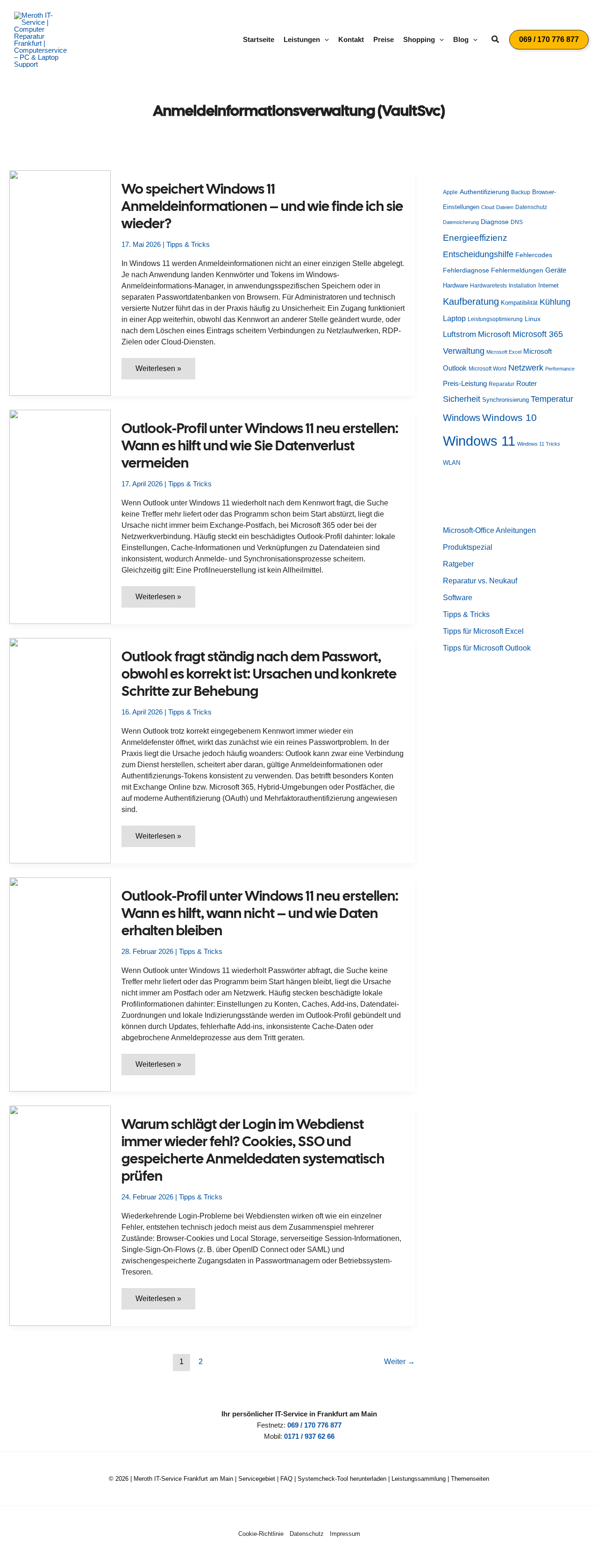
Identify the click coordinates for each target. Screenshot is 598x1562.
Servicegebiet (256, 1478)
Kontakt (351, 39)
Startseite (258, 39)
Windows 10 (509, 417)
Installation (522, 285)
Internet (548, 285)
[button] (324, 40)
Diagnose (495, 221)
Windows (461, 418)
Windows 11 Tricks (538, 444)
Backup (520, 192)
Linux (533, 318)
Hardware (455, 285)
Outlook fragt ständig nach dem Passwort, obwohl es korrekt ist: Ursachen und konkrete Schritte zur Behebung (259, 673)
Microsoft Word (487, 368)
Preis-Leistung (465, 383)
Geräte (555, 270)
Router (526, 383)
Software (457, 598)
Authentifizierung (484, 192)
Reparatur (501, 384)
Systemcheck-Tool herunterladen (342, 1478)
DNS (517, 222)
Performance (560, 368)
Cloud (487, 207)
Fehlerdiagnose (466, 270)
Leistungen (302, 39)
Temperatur (552, 399)
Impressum (345, 1533)
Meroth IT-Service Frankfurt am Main (183, 1478)
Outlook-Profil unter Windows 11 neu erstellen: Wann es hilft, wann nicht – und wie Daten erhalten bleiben (260, 913)
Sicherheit (461, 399)
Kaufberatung (471, 301)
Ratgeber (458, 564)
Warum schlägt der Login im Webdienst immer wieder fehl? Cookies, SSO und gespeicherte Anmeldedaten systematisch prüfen (252, 1150)
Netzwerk (525, 367)
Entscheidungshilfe (478, 254)
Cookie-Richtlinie (261, 1533)
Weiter (399, 1362)
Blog (461, 39)
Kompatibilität (519, 302)
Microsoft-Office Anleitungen (489, 530)
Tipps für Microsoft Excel (483, 631)
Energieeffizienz (475, 238)
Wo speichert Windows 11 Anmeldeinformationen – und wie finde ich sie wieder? (262, 206)
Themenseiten (470, 1478)
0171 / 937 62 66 (309, 1436)
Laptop (454, 318)
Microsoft (494, 334)
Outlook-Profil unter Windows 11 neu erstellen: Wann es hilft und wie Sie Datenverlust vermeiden (260, 445)
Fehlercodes (533, 255)
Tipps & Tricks (188, 244)
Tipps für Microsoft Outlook (487, 648)
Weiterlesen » (165, 371)
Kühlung (555, 302)
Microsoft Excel (503, 352)
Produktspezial (467, 547)
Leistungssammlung (419, 1478)
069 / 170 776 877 (314, 1425)
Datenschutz (531, 207)
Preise (383, 39)
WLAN (451, 462)
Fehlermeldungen (517, 270)
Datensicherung (461, 222)
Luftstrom (459, 334)
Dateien (504, 207)
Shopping (419, 39)
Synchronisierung (505, 399)
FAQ (286, 1478)
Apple (450, 192)
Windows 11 (479, 440)
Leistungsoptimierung (495, 319)
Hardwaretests (488, 285)
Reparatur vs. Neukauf (480, 581)
